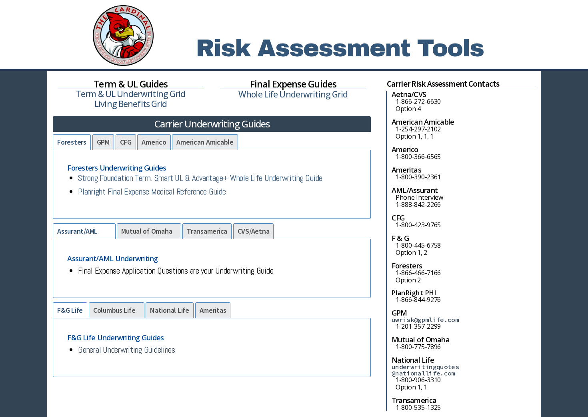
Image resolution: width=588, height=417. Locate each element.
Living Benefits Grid (130, 103)
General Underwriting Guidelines (126, 349)
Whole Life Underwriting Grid (293, 94)
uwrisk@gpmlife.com (425, 320)
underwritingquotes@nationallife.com (425, 370)
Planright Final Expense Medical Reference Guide (152, 191)
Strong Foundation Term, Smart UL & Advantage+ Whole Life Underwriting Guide (200, 178)
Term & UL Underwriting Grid (130, 93)
